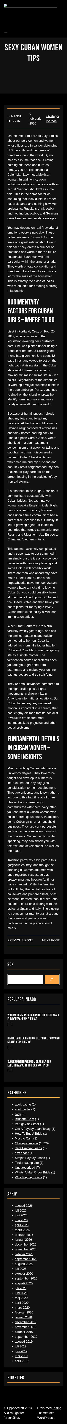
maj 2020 (21, 1298)
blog (18, 1114)
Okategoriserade (26, 1143)
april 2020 (21, 1303)
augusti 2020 (24, 1283)
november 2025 (25, 1249)
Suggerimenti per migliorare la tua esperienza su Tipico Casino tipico (29, 1063)
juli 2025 (20, 1269)
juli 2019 (20, 1346)
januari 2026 (23, 1239)
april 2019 (21, 1361)
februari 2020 (24, 1312)
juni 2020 (21, 1293)
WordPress (45, 1418)
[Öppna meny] (6, 31)
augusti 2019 (24, 1341)
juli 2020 (20, 1288)
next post (51, 940)
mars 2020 (22, 1307)
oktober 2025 (24, 1254)
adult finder (22, 1109)
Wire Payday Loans (28, 1177)
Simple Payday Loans (30, 1158)
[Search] (52, 979)
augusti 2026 (24, 1205)
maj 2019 (21, 1356)
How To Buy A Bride (28, 1133)
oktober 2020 (24, 1273)
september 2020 (26, 1278)
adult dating (23, 1104)
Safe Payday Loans (28, 1148)
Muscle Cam (23, 1138)
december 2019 (25, 1322)
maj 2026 (21, 1220)
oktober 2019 (24, 1332)
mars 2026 (22, 1230)
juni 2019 (21, 1351)
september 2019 (26, 1337)
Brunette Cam (24, 1119)
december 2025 (25, 1244)
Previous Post (20, 940)
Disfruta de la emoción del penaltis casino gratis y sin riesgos (33, 1040)
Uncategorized (25, 1167)
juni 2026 (21, 1215)
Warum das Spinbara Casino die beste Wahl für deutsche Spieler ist (33, 1017)
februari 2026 (24, 1235)
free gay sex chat (27, 1124)
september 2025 (26, 1259)
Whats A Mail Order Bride (32, 1172)
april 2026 (21, 1225)
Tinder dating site (27, 1163)
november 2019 (25, 1327)
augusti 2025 (24, 1264)
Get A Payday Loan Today (33, 1129)
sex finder (22, 1153)
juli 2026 (20, 1210)
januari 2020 (23, 1317)
